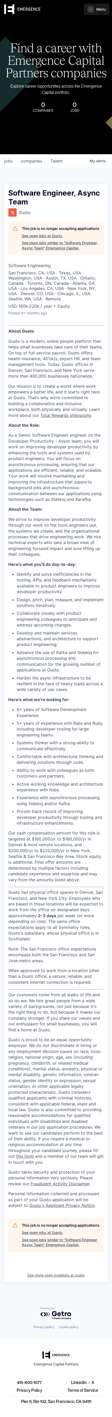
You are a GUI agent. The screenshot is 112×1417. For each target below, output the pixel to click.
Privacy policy (44, 1327)
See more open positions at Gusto (56, 1275)
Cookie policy (69, 1327)
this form (25, 1156)
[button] (96, 9)
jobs (8, 161)
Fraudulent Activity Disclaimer (59, 1183)
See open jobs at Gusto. (42, 236)
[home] (22, 9)
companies (31, 161)
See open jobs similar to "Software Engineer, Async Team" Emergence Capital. (60, 245)
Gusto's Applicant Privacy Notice (62, 1205)
